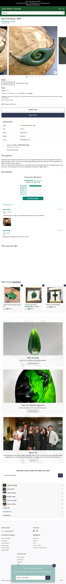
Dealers (35, 541)
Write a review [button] (33, 198)
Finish (3, 80)
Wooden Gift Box (8, 83)
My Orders (20, 559)
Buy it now (33, 115)
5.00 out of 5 (38, 180)
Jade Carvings (5, 538)
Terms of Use (37, 545)
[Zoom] (55, 72)
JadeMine (16, 282)
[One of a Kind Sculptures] (33, 386)
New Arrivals (5, 550)
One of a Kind (5, 548)
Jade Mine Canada (11, 8)
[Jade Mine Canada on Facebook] (37, 531)
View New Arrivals (33, 363)
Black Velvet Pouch (22, 83)
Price (3, 88)
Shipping (3, 96)
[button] (5, 22)
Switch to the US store (33, 5)
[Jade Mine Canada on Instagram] (34, 531)
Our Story (33, 460)
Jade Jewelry (5, 543)
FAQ (18, 564)
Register (19, 562)
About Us (35, 538)
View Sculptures (33, 411)
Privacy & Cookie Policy (40, 548)
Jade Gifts (4, 541)
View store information (12, 150)
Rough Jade (5, 545)
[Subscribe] (60, 475)
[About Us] (33, 433)
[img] (6, 209)
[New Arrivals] (33, 338)
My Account (20, 557)
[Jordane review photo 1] (7, 222)
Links (34, 543)
